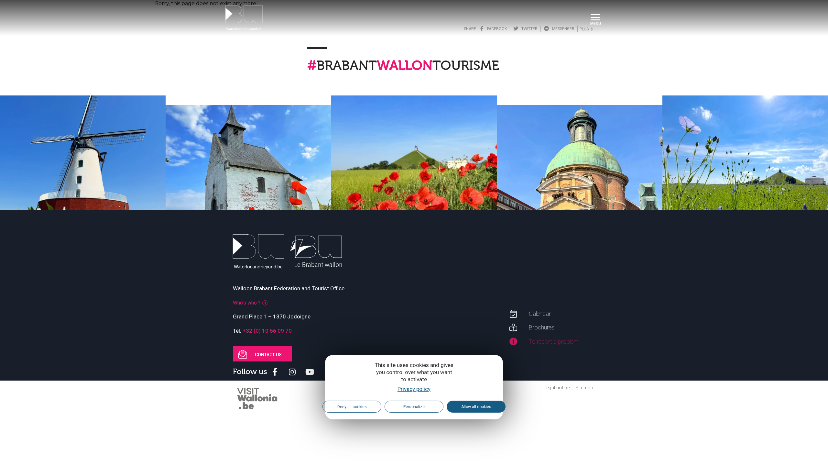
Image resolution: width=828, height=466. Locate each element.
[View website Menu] (595, 18)
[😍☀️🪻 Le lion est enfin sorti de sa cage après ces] (745, 178)
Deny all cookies (352, 407)
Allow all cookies (476, 407)
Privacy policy (414, 389)
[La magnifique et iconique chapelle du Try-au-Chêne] (248, 188)
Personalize (414, 407)
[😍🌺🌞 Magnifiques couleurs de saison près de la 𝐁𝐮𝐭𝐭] (414, 178)
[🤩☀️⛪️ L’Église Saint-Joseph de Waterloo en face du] (579, 188)
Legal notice (557, 387)
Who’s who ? (247, 303)
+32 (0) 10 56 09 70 (267, 330)
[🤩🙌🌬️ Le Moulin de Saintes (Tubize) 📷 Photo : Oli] (83, 178)
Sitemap (584, 387)
